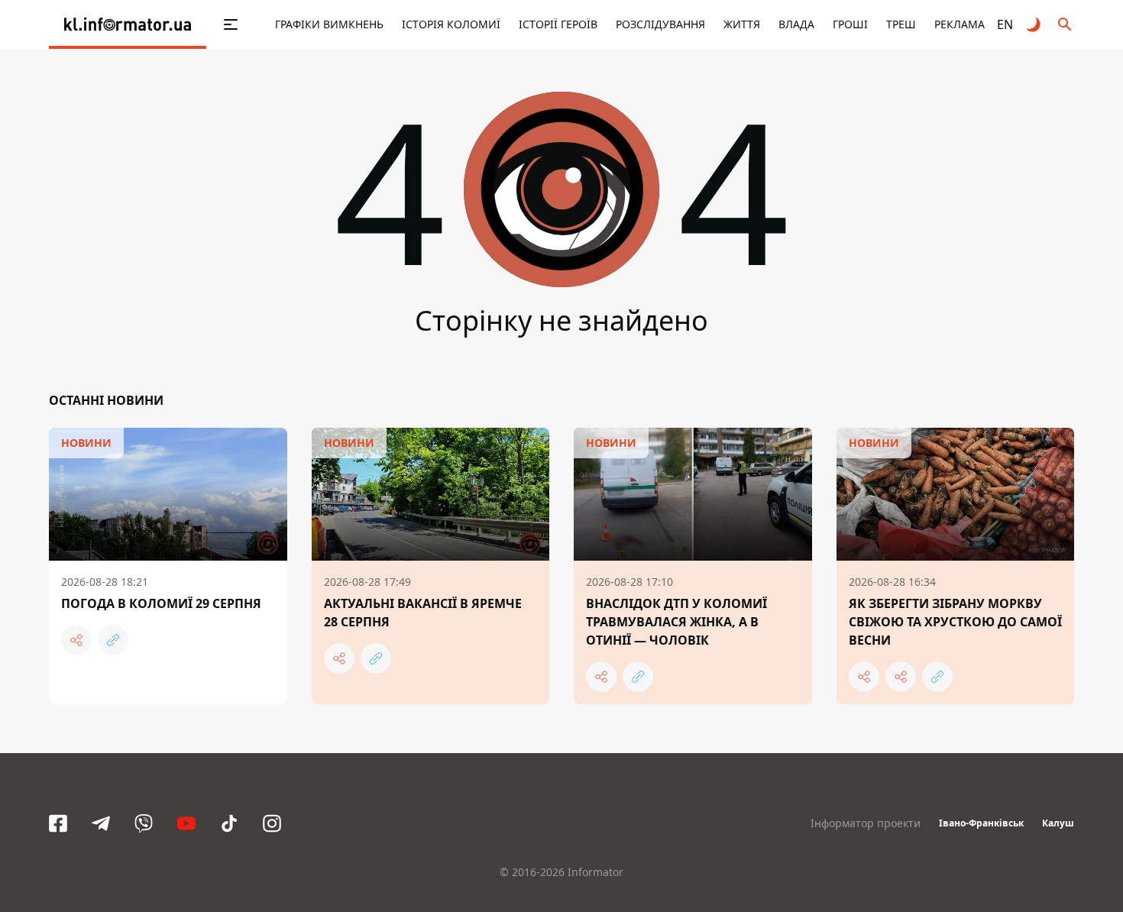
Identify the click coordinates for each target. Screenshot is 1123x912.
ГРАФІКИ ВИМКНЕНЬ (329, 24)
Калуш (1058, 823)
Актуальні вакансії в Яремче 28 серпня (423, 612)
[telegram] (101, 823)
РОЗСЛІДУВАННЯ (660, 24)
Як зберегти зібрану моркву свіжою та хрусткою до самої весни (955, 621)
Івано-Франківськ (981, 823)
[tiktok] (229, 823)
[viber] (143, 823)
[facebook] (58, 823)
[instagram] (272, 823)
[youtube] (186, 823)
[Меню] (214, 24)
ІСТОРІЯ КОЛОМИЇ (451, 24)
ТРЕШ (901, 24)
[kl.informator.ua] (127, 24)
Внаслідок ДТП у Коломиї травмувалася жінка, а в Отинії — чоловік (676, 621)
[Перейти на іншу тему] (1034, 24)
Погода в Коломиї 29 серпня (161, 603)
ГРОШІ (850, 24)
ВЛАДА (796, 24)
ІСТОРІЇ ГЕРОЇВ (558, 24)
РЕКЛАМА (959, 24)
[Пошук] (1065, 24)
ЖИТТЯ (741, 24)
